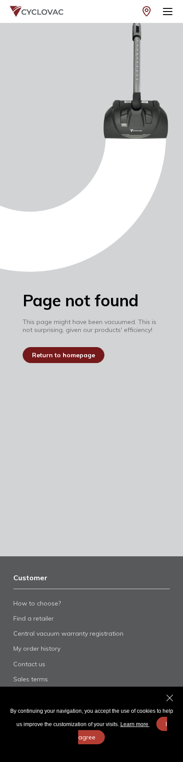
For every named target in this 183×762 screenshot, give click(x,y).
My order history (36, 649)
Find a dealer (147, 11)
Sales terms (30, 679)
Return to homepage (63, 355)
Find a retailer (33, 618)
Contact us (29, 664)
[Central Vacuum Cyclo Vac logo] (32, 11)
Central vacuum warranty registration (68, 633)
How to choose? (37, 603)
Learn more (135, 724)
